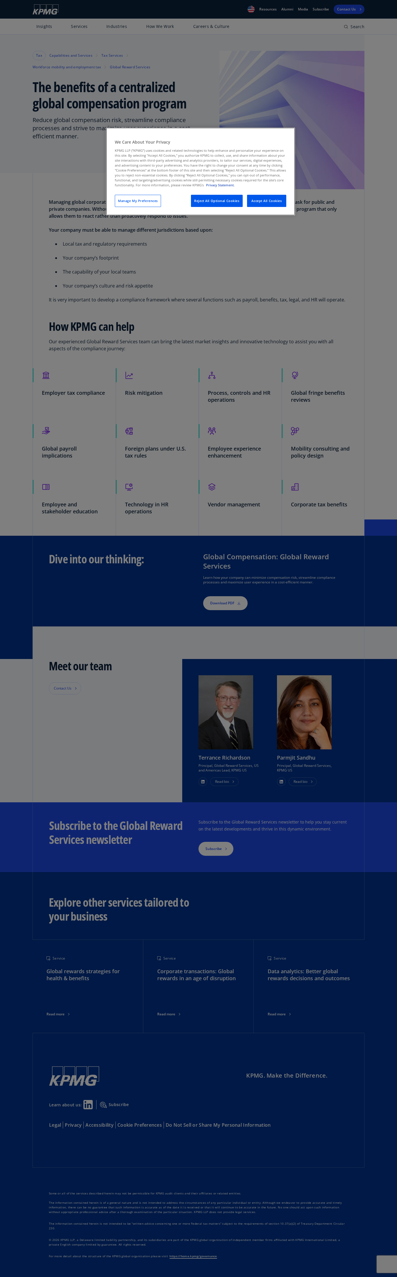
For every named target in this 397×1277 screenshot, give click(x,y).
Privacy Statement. (220, 185)
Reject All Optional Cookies (216, 201)
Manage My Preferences (138, 201)
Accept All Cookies (266, 201)
